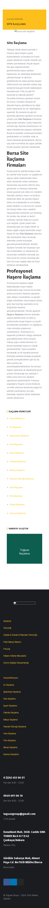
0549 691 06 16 (13, 795)
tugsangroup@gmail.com (19, 814)
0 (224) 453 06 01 (14, 777)
